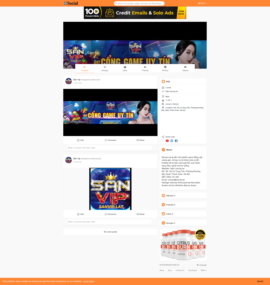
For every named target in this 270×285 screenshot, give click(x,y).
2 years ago (77, 83)
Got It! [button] (260, 281)
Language (203, 265)
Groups (169, 223)
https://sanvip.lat (172, 91)
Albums (170, 195)
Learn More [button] (88, 281)
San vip (93, 52)
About (162, 270)
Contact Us (180, 270)
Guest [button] (203, 3)
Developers (192, 270)
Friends (170, 205)
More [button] (203, 270)
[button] (139, 3)
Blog (170, 270)
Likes (168, 214)
